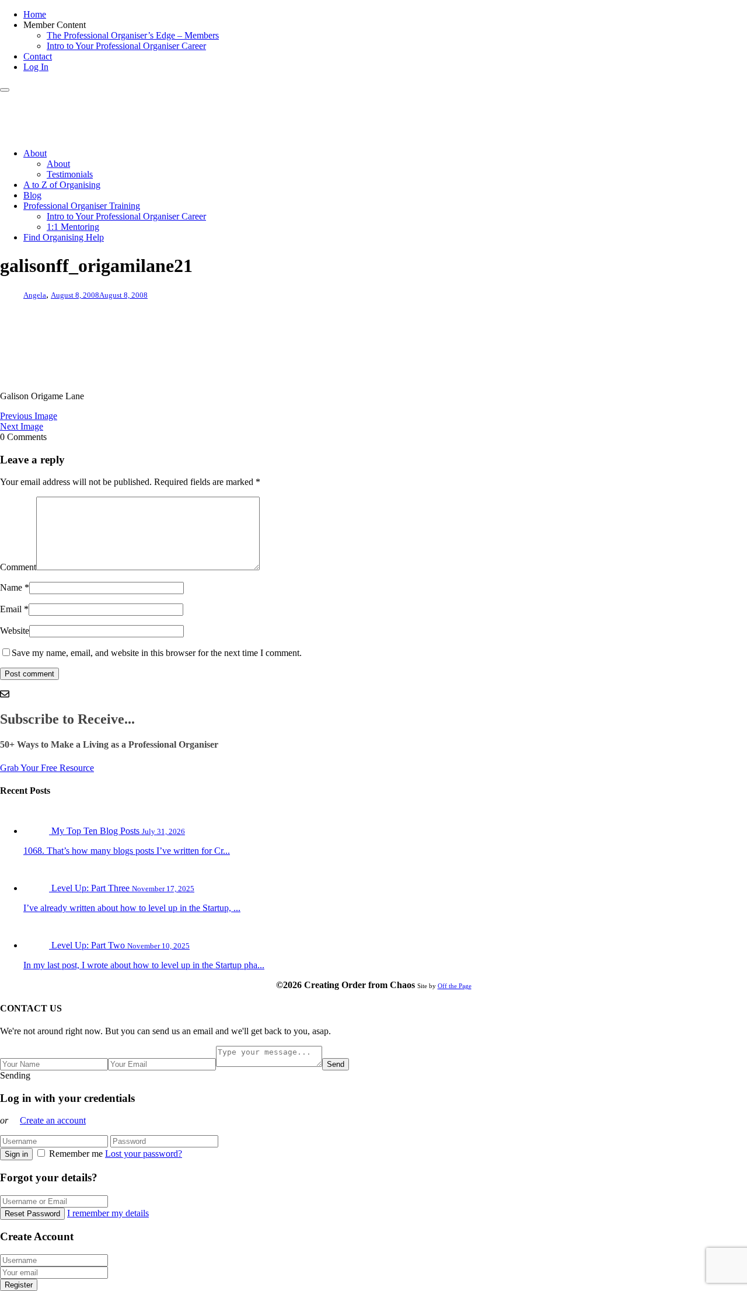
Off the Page (455, 985)
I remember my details (108, 1213)
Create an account (53, 1120)
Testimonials (70, 174)
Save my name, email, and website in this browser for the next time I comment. (157, 653)
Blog (32, 195)
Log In (35, 67)
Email (11, 609)
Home (34, 14)
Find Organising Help (63, 237)
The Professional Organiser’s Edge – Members (133, 35)
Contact (37, 56)
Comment (18, 567)
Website (14, 631)
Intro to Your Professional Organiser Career (126, 46)
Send (335, 1064)
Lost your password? (143, 1154)
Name (11, 587)
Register (19, 1284)
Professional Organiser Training (81, 206)
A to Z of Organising (61, 185)
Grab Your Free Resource (47, 768)
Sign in (16, 1154)
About (35, 153)
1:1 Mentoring (73, 227)
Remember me (76, 1154)
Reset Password (32, 1213)
